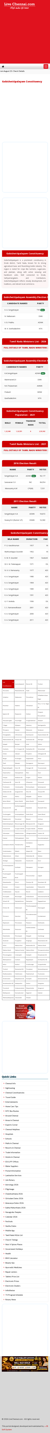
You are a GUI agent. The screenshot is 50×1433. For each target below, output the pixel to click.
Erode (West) (41, 814)
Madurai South (7, 950)
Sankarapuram (42, 787)
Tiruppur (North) (19, 828)
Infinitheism (10, 1290)
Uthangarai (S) (42, 753)
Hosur (39, 758)
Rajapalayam (29, 959)
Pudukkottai (6, 936)
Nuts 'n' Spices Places (13, 1244)
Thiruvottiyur (29, 697)
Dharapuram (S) (30, 824)
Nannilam (18, 916)
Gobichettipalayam (8, 824)
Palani (39, 851)
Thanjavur (29, 922)
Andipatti (28, 955)
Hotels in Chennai (12, 1157)
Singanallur (41, 844)
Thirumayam (18, 936)
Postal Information (13, 1171)
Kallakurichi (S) (7, 791)
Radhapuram (6, 993)
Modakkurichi (7, 819)
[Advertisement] (25, 36)
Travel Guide (10, 1097)
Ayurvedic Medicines (13, 1267)
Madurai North (42, 945)
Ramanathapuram (43, 969)
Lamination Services (13, 1175)
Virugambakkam (30, 720)
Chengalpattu (7, 734)
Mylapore (17, 725)
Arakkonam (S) (30, 739)
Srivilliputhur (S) (42, 959)
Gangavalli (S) (19, 791)
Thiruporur (6, 730)
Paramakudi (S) (19, 969)
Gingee (28, 777)
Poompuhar (29, 901)
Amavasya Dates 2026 (14, 1203)
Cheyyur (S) (18, 739)
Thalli (4, 763)
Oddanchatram (7, 856)
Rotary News (10, 1299)
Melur (4, 945)
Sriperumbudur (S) (43, 734)
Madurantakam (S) (8, 739)
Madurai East (18, 945)
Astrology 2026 (11, 1185)
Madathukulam (19, 833)
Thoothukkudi (30, 974)
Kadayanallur (18, 983)
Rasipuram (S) (7, 807)
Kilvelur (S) (6, 908)
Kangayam (41, 824)
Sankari (40, 796)
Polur (27, 772)
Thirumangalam (7, 955)
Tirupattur (29, 753)
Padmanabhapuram (8, 997)
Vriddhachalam (7, 891)
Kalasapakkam (19, 772)
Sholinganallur (42, 725)
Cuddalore (41, 891)
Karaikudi (5, 940)
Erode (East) (29, 814)
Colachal (40, 993)
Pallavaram (29, 730)
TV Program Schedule (14, 1295)
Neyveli (17, 891)
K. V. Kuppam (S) (19, 749)
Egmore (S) (6, 714)
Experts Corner (11, 1125)
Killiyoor (28, 997)
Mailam (40, 777)
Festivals (9, 1221)
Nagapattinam (42, 901)
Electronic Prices (12, 1281)
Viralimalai (41, 929)
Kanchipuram (29, 734)
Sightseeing (10, 1088)
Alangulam (41, 983)
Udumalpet (6, 833)
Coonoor (5, 838)
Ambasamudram (19, 988)
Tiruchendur (41, 974)
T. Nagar (5, 725)
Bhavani (28, 819)
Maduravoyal (41, 690)
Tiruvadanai (29, 969)
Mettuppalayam (19, 838)
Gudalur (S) (41, 833)
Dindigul (5, 860)
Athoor (17, 856)
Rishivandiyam (30, 787)
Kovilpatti (29, 978)
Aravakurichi (29, 860)
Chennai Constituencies (14, 1093)
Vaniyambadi (41, 749)
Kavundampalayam (43, 838)
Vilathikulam (18, 974)
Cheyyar (5, 777)
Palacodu (17, 763)
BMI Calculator (11, 1258)
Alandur (17, 730)
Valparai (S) (29, 851)
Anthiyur (40, 819)
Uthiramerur (18, 734)
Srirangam (41, 867)
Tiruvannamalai (42, 768)
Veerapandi (41, 801)
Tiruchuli (5, 969)
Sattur (4, 964)
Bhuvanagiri (18, 896)
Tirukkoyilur (6, 787)
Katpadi (5, 744)
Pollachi (17, 851)
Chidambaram (30, 896)
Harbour (28, 714)
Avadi (27, 690)
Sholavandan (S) (30, 945)
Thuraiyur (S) (29, 882)
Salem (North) (19, 801)
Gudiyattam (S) (30, 749)
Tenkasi (28, 983)
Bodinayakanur (7, 959)
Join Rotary (10, 1180)
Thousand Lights (7, 720)
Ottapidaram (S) (19, 978)
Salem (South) (30, 801)
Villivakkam (29, 705)
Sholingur (40, 739)
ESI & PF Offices (12, 1162)
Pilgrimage (9, 1189)
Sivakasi (17, 964)
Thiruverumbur (30, 875)
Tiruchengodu (7, 814)
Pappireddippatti (7, 768)
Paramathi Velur (42, 807)
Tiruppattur (18, 940)
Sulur (27, 838)
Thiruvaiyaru (18, 922)
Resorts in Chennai (13, 1148)
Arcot (27, 744)
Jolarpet (17, 753)
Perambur (5, 705)
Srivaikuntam (6, 978)
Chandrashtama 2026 (14, 1194)
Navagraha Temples (13, 1212)
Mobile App (10, 1230)
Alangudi (28, 936)
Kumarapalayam (19, 814)
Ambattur (5, 697)
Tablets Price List (12, 1276)
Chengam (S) (29, 768)
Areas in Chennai (12, 1120)
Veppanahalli (29, 758)
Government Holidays (14, 1249)
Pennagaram (29, 763)
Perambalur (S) (42, 882)
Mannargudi (41, 908)
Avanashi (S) (6, 828)
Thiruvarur (6, 916)
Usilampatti (18, 955)
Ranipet (17, 744)
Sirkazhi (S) (6, 901)
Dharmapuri (41, 763)
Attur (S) (28, 791)
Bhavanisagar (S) (19, 824)
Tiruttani (40, 684)
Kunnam (5, 887)
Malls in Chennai (12, 1143)
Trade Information (12, 1152)
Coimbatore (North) (8, 844)
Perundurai (18, 819)
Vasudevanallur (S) (8, 983)
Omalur (5, 796)
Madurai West (30, 950)
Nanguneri (41, 988)
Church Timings (11, 1240)
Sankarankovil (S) (42, 978)
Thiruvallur (6, 690)
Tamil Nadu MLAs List (14, 1235)
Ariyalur (17, 887)
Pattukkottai (6, 929)
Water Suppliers (11, 1166)
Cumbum (17, 959)
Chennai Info (10, 1083)
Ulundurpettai (19, 787)
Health (8, 1253)
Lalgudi (40, 875)
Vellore (40, 744)
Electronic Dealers (12, 1286)
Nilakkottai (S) (30, 856)
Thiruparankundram (43, 950)
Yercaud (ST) (41, 791)
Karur (39, 860)
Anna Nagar (18, 720)
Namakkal (29, 807)
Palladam (40, 828)
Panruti (28, 891)
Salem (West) (6, 801)
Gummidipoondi (19, 684)
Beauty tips (10, 1263)
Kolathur (17, 705)
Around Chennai (11, 1116)
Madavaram (18, 697)
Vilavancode (18, 997)
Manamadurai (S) (42, 940)
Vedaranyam (18, 908)
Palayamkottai (30, 988)
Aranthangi (41, 936)
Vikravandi (41, 782)
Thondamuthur (19, 844)
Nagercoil (28, 993)
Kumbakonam (42, 916)
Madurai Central (19, 950)
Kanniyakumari (19, 993)
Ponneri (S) (29, 684)
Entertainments (11, 1102)
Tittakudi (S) (41, 887)
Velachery (29, 725)
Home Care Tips (11, 1106)
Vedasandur (18, 860)
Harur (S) (17, 768)
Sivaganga (29, 940)
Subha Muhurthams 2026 (15, 1208)
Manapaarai (29, 867)
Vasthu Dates (10, 1226)
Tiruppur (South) (30, 828)
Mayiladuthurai (19, 901)
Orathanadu (41, 922)
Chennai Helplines (12, 1129)
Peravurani (18, 929)
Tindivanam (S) (7, 782)
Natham (40, 856)
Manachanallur (7, 882)
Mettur (17, 796)
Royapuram (18, 714)
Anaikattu (5, 749)
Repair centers (11, 1272)
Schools (8, 1139)
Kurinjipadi (6, 896)
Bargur (5, 758)
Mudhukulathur (7, 974)
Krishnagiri (18, 758)
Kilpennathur (6, 772)
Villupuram (29, 782)
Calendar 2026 (11, 1217)
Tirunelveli (6, 988)
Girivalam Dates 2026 (14, 1198)
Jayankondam (30, 887)
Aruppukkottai (42, 964)
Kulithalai (18, 867)
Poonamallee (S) (19, 690)
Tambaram (41, 730)
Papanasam (6, 922)
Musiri (17, 882)
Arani (39, 772)
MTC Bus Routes (12, 1111)
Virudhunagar (30, 964)
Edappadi (28, 796)
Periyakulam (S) (42, 955)
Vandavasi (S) (18, 777)
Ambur (5, 753)
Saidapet (40, 720)
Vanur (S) (17, 782)
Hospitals (9, 1134)
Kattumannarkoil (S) (43, 896)
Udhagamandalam (31, 833)
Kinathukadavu (7, 851)
